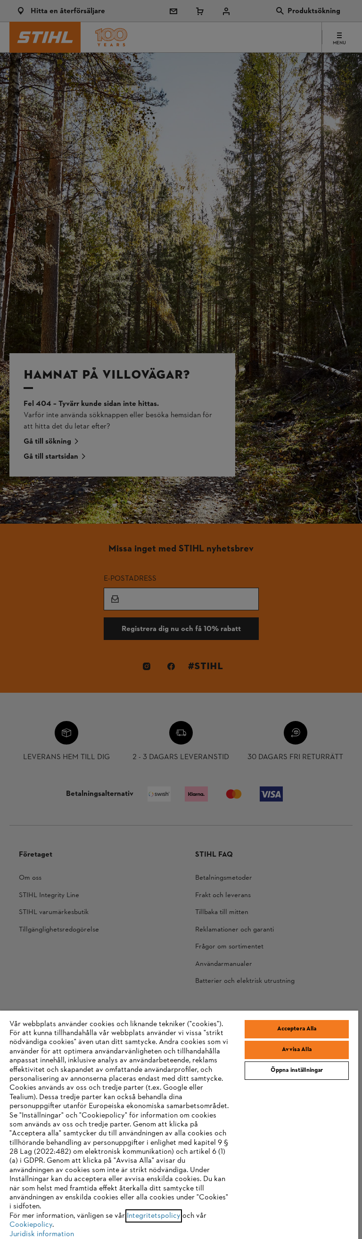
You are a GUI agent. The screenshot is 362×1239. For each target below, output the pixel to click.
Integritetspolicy (154, 1216)
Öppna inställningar (297, 1070)
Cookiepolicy (30, 1225)
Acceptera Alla (297, 1029)
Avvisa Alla (296, 1049)
